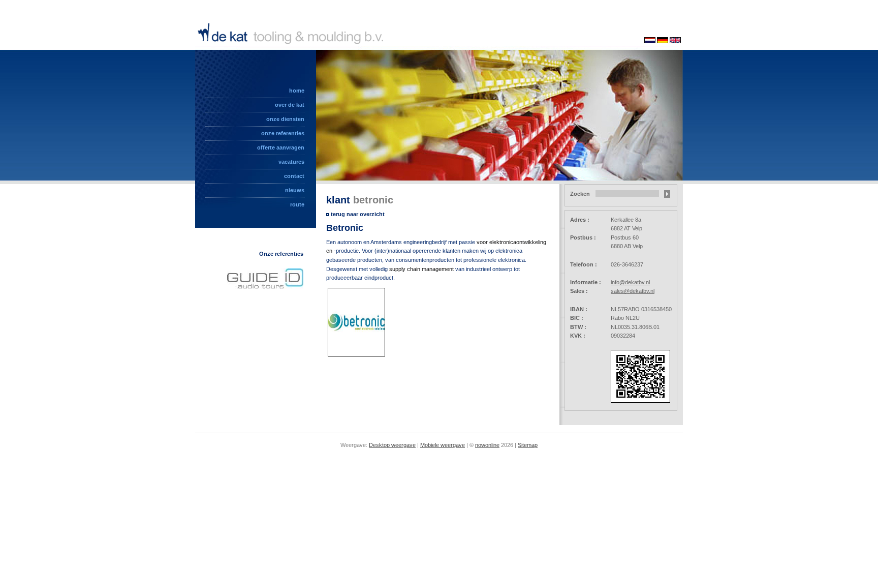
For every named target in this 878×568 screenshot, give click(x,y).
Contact (294, 176)
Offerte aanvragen (280, 147)
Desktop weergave (392, 445)
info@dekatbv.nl (630, 282)
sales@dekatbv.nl (632, 291)
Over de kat (289, 105)
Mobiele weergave (442, 445)
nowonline (487, 445)
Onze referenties (282, 133)
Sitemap (528, 445)
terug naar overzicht (358, 214)
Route (297, 204)
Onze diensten (285, 119)
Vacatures (291, 162)
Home (296, 90)
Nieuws (294, 190)
